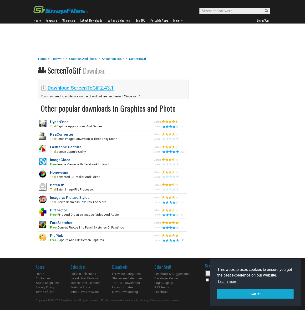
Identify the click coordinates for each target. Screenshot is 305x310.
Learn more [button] (227, 282)
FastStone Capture (65, 147)
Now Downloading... (126, 292)
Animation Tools (113, 59)
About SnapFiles (47, 283)
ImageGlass (60, 160)
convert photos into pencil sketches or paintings (87, 227)
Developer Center (166, 278)
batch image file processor (72, 189)
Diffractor (58, 210)
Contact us (43, 278)
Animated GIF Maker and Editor (75, 177)
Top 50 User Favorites (85, 283)
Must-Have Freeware (85, 292)
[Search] (264, 11)
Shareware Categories (127, 278)
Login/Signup (163, 283)
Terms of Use (45, 292)
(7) (181, 227)
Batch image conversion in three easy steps (83, 139)
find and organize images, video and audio (84, 214)
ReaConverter (61, 134)
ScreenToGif (137, 59)
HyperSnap (59, 122)
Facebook (161, 292)
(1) (181, 126)
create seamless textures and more (78, 202)
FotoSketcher (61, 223)
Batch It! (57, 185)
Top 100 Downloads (126, 283)
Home (42, 59)
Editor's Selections (83, 274)
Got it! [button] (255, 294)
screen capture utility (68, 151)
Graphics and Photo (83, 59)
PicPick (56, 236)
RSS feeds (161, 287)
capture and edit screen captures (77, 240)
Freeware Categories (126, 274)
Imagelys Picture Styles (69, 198)
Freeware (57, 59)
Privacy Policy (45, 287)
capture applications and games (76, 126)
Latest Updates (122, 287)
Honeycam (59, 172)
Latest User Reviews (84, 278)
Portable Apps (80, 287)
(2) (181, 214)
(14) (182, 240)
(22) (182, 151)
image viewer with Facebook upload (79, 164)
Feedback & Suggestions (171, 274)
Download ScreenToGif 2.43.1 (80, 88)
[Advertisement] (152, 40)
